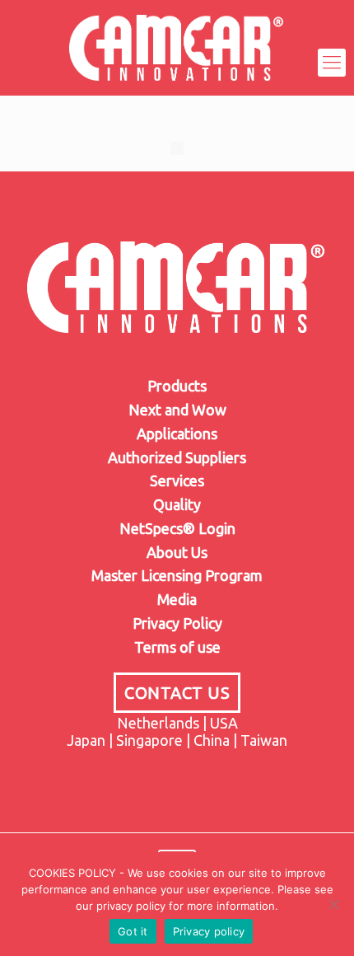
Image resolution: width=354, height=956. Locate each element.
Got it (133, 931)
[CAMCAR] (177, 62)
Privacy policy (209, 931)
